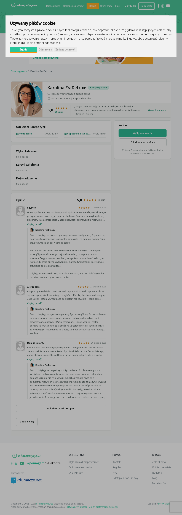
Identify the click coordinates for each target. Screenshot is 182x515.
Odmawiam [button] (45, 49)
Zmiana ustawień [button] (65, 49)
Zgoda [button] (23, 49)
